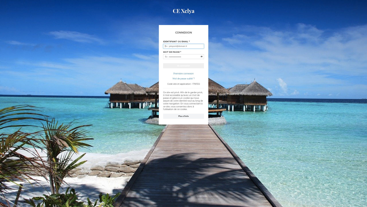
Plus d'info (183, 116)
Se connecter (183, 66)
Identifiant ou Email (175, 41)
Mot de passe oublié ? (184, 78)
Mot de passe (171, 52)
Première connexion (183, 73)
